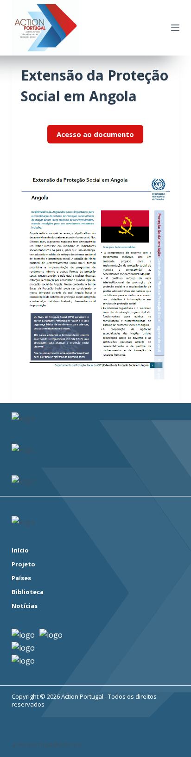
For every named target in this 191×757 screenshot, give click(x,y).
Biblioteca (28, 592)
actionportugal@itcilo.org (46, 744)
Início (20, 550)
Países (21, 578)
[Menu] (175, 28)
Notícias (25, 606)
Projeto (23, 564)
